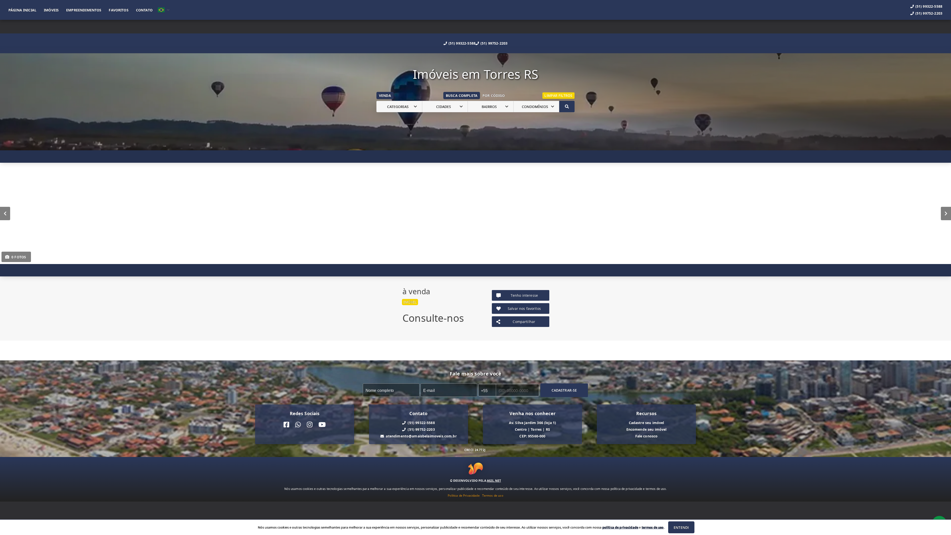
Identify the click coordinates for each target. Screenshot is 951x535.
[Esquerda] (5, 213)
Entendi (681, 527)
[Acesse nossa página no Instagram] (310, 424)
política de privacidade (620, 527)
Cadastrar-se (564, 390)
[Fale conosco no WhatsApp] (298, 424)
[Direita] (946, 213)
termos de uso (653, 527)
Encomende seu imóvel (646, 429)
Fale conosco (646, 436)
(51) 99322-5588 (462, 43)
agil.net (494, 481)
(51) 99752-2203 (493, 43)
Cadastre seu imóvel (646, 422)
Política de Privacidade (463, 495)
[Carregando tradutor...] (163, 10)
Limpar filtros (558, 95)
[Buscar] (567, 106)
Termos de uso (492, 495)
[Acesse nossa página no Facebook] (286, 424)
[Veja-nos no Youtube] (322, 424)
